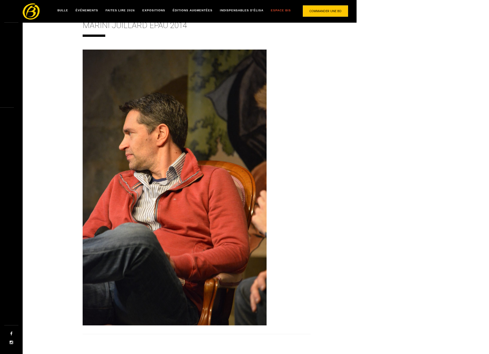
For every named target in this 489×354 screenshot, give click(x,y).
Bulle (62, 10)
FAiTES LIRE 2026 (120, 10)
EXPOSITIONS (153, 10)
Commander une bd (325, 11)
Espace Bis (281, 10)
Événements (87, 10)
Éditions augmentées (193, 10)
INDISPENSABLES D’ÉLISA (241, 10)
